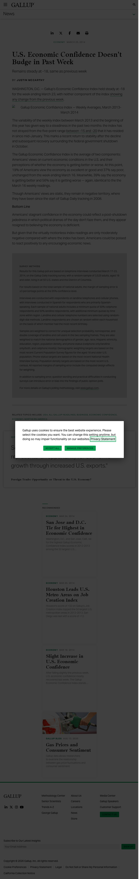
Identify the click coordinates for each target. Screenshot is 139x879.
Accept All (52, 448)
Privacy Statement (103, 439)
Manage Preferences (80, 448)
